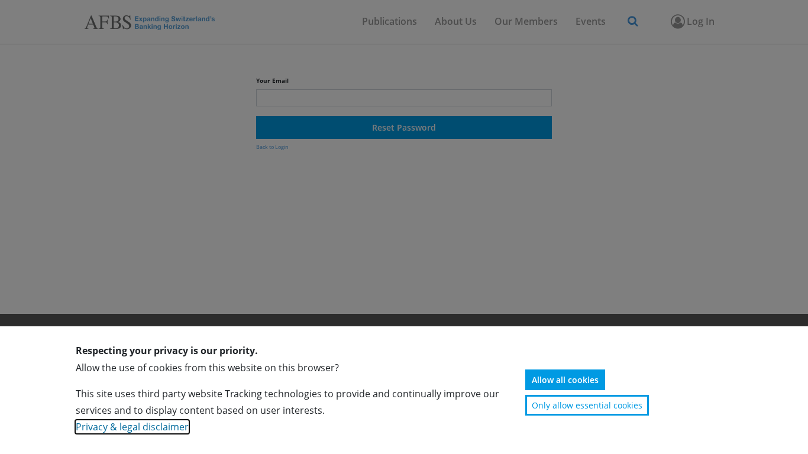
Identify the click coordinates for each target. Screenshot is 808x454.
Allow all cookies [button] (565, 379)
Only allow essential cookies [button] (587, 405)
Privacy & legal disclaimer (132, 426)
